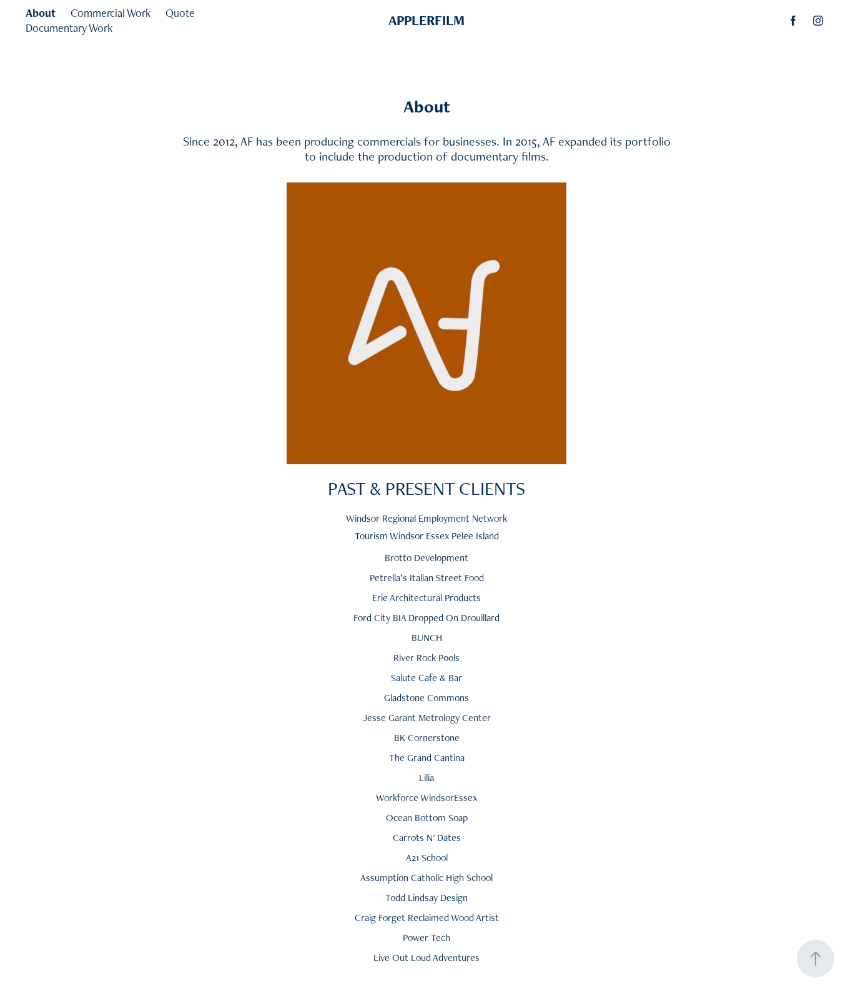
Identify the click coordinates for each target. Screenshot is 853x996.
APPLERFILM (426, 20)
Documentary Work (69, 28)
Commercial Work (110, 13)
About (41, 13)
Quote (180, 13)
